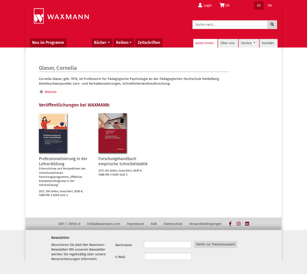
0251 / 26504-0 (69, 224)
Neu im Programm (48, 42)
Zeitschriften (149, 42)
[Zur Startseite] (61, 16)
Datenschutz (173, 224)
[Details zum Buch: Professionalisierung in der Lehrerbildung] (53, 133)
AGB (154, 224)
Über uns (227, 43)
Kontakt (268, 43)
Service (247, 43)
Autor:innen (205, 43)
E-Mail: (120, 257)
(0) (228, 5)
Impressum (135, 224)
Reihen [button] (122, 42)
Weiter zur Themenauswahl (215, 244)
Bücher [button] (100, 42)
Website (51, 92)
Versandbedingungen (205, 224)
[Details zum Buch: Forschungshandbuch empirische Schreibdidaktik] (112, 133)
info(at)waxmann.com (103, 224)
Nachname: (123, 245)
